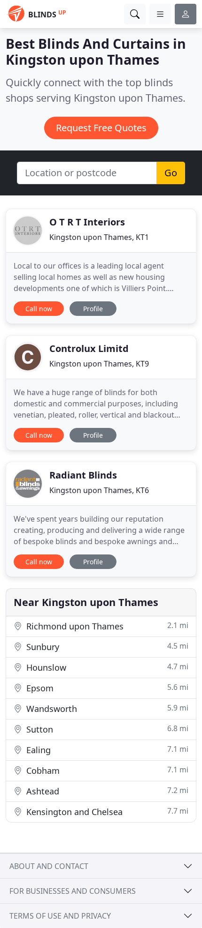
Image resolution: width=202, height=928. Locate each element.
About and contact (48, 866)
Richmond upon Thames (106, 626)
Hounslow (106, 667)
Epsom (106, 688)
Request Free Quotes (101, 127)
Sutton (106, 729)
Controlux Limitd (89, 348)
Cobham (106, 770)
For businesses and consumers (72, 891)
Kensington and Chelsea (106, 811)
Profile (93, 308)
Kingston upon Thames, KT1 (99, 237)
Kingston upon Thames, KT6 (99, 490)
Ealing (106, 750)
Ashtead (106, 791)
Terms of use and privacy (60, 916)
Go (170, 172)
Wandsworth (106, 708)
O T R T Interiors (87, 222)
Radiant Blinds (83, 475)
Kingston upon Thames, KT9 (99, 364)
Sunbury (106, 646)
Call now (38, 308)
